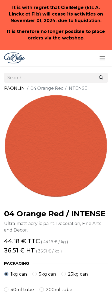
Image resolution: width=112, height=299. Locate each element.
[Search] (101, 78)
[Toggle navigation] (102, 58)
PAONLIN (14, 88)
